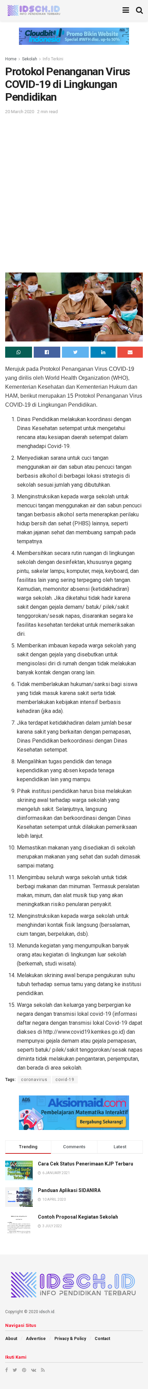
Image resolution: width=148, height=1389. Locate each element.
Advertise (36, 1338)
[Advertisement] (74, 193)
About (11, 1338)
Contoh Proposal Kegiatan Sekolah (78, 1217)
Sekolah (29, 59)
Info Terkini (53, 59)
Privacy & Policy (70, 1338)
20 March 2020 (19, 111)
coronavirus (34, 1079)
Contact (102, 1338)
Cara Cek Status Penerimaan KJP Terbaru (85, 1164)
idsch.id (46, 1311)
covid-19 (64, 1079)
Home (11, 59)
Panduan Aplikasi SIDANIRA (69, 1190)
